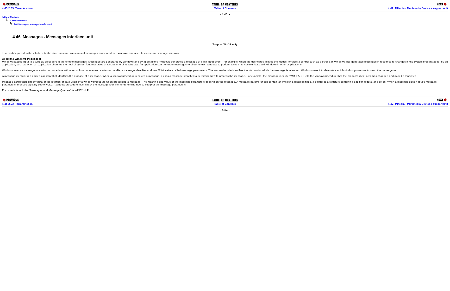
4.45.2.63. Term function (17, 8)
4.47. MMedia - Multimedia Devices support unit (418, 8)
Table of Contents (225, 8)
